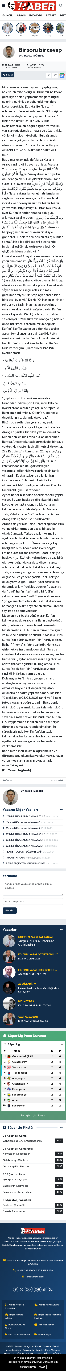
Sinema (47, 1346)
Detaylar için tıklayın (33, 1115)
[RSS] (50, 1289)
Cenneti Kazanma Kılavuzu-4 (23, 828)
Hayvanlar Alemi (13, 1350)
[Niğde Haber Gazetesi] (31, 5)
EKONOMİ (35, 15)
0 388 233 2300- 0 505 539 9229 (35, 1270)
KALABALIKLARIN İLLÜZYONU (35, 1005)
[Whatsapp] (44, 1289)
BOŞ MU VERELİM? (29, 958)
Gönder (9, 910)
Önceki (9, 780)
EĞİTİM (48, 1353)
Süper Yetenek (52, 1350)
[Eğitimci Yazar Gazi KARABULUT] (9, 956)
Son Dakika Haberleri (19, 1334)
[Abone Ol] (62, 75)
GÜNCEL (7, 15)
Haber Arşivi (44, 1334)
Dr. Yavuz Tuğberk (31, 55)
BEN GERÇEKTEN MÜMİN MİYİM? (26, 863)
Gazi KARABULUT (28, 1017)
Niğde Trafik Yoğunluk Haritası (47, 1316)
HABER (9, 1346)
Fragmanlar (29, 1350)
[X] (21, 1289)
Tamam (42, 1367)
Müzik (39, 1350)
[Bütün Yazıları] (61, 809)
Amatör (18, 1346)
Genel (56, 1346)
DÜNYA (57, 1353)
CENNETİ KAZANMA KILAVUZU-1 (25, 846)
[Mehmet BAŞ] (9, 1003)
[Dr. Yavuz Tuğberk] (9, 52)
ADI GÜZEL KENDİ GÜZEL (33, 974)
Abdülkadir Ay (27, 984)
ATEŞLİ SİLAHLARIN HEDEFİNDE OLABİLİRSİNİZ (36, 943)
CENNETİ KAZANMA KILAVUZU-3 (26, 834)
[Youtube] (38, 1289)
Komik (38, 1346)
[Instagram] (27, 1289)
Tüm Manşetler (46, 1325)
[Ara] (61, 6)
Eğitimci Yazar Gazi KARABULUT (38, 954)
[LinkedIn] (33, 1289)
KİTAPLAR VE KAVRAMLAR (33, 1021)
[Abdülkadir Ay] (9, 988)
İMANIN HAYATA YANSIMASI (22, 857)
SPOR (39, 1353)
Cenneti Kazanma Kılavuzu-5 (23, 822)
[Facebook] (15, 1289)
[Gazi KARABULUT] (9, 1019)
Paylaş (9, 75)
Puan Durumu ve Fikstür (15, 1326)
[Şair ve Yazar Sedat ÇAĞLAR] (9, 941)
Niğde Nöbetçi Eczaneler (14, 1306)
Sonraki (56, 780)
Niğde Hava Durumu (49, 1305)
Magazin (28, 1346)
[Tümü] (61, 929)
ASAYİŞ (21, 15)
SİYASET (51, 15)
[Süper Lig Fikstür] (61, 1127)
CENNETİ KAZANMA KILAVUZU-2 (26, 840)
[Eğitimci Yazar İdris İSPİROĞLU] (9, 972)
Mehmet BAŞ (26, 1001)
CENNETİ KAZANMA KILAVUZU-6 (26, 816)
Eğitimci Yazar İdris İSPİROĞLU (37, 970)
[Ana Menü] (3, 5)
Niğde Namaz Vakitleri (14, 1316)
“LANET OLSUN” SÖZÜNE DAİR (24, 851)
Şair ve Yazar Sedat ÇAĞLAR (35, 937)
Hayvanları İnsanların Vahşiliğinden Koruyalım (38, 990)
